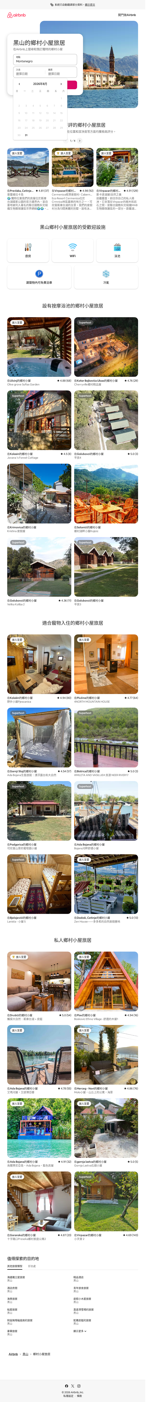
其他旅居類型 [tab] (14, 1266)
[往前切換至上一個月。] (19, 84)
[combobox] (45, 61)
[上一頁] (66, 141)
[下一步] (79, 141)
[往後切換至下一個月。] (61, 84)
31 (26, 135)
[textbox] (29, 74)
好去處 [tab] (32, 1266)
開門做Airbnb (127, 15)
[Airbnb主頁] (16, 15)
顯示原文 (90, 4)
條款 (79, 1396)
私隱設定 (68, 1396)
